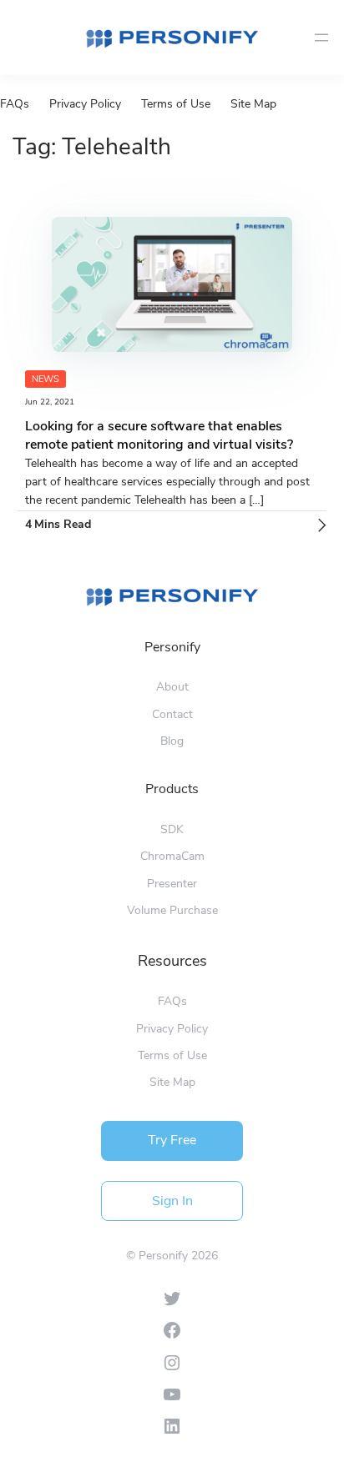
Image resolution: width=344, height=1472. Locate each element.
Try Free (172, 1140)
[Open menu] (321, 38)
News (45, 379)
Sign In (172, 1201)
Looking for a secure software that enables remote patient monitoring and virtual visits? (159, 435)
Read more (322, 525)
